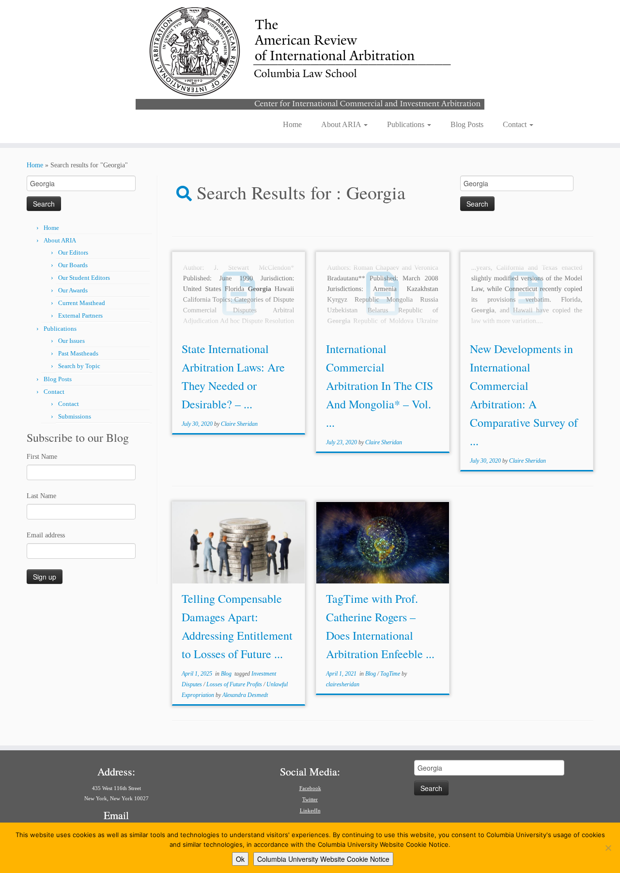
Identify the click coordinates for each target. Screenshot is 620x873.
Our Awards (73, 290)
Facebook (310, 788)
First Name (42, 456)
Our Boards (73, 265)
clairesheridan (342, 684)
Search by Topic (79, 366)
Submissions (74, 416)
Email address (46, 535)
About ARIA (342, 124)
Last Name (41, 496)
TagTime (391, 673)
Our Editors (73, 252)
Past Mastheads (78, 353)
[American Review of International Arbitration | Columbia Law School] (310, 57)
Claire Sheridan (239, 423)
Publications (406, 124)
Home (292, 124)
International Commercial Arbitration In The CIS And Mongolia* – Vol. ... (379, 385)
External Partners (80, 315)
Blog (227, 673)
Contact (515, 124)
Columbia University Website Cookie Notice (323, 859)
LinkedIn (310, 810)
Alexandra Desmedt (245, 695)
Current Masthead (81, 303)
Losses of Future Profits (235, 684)
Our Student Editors (84, 277)
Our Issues (71, 340)
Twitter (310, 799)
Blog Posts (466, 124)
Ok (240, 859)
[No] (608, 848)
